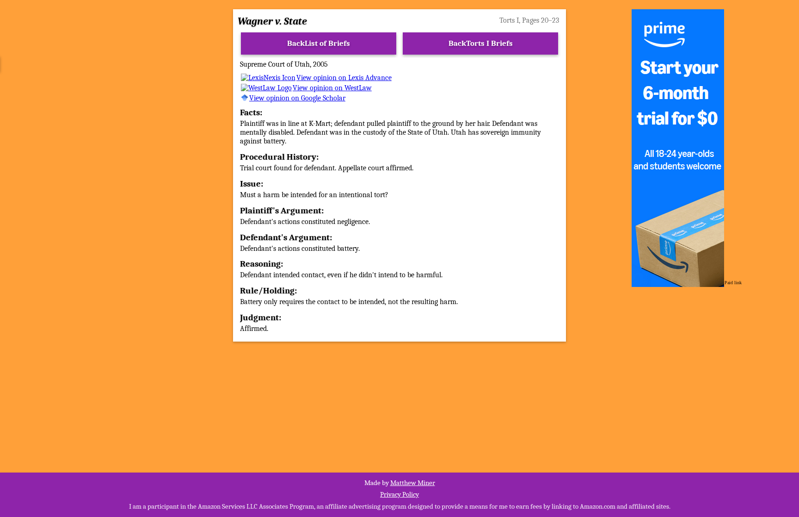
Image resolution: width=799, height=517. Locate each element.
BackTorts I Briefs (481, 43)
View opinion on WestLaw (332, 88)
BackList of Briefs (318, 43)
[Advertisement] (112, 170)
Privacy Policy (399, 494)
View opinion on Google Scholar (297, 98)
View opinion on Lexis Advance (344, 78)
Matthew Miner (412, 483)
